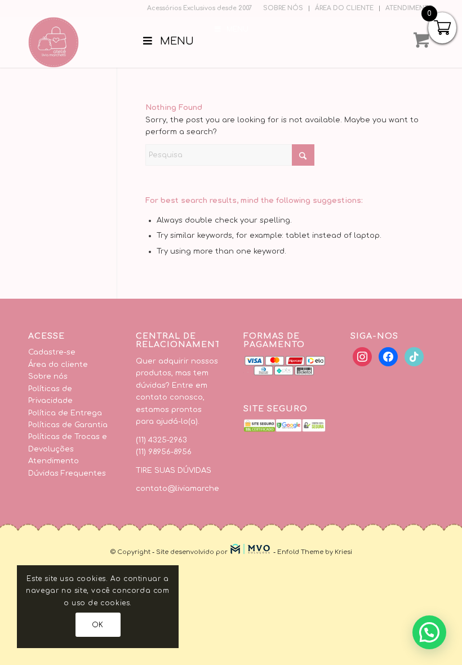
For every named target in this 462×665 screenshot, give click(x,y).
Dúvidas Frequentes (67, 473)
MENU (237, 29)
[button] (429, 632)
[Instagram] (414, 357)
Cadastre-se (51, 352)
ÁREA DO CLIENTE (344, 8)
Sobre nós (48, 376)
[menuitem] (283, 8)
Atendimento (53, 461)
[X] (388, 357)
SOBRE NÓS (283, 8)
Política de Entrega (65, 413)
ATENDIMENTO (409, 8)
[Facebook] (362, 357)
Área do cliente (58, 365)
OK (98, 625)
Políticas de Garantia (68, 425)
